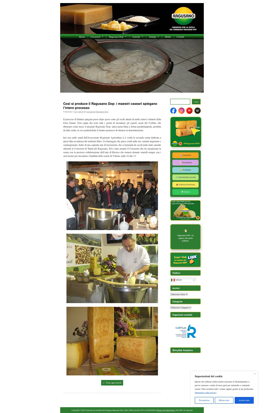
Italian (178, 280)
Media (168, 36)
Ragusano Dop (116, 36)
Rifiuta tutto (224, 400)
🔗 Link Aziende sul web (185, 177)
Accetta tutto (244, 400)
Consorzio (95, 36)
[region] (224, 389)
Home (82, 36)
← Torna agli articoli (112, 382)
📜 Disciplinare (185, 163)
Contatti (180, 36)
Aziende (136, 36)
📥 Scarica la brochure (185, 185)
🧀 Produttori (185, 170)
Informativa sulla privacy (205, 392)
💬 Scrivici (185, 192)
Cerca (196, 101)
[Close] (255, 374)
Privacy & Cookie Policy (166, 410)
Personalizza (204, 400)
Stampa (152, 36)
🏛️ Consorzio (185, 155)
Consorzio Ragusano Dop (97, 111)
